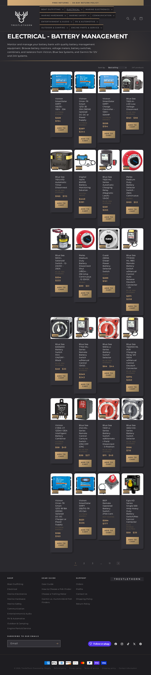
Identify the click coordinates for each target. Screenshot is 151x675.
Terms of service (91, 668)
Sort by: (101, 68)
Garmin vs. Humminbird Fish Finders (57, 600)
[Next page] (118, 563)
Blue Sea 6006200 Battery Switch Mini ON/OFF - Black (60, 352)
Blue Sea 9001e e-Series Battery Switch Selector (107, 351)
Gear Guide (48, 584)
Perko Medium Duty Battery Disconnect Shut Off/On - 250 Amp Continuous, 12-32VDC (85, 267)
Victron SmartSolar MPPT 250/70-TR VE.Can (85, 505)
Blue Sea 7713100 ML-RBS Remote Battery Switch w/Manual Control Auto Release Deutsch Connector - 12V (131, 271)
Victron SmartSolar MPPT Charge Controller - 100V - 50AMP (108, 106)
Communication (15, 608)
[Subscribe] (57, 643)
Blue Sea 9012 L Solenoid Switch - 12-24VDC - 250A (61, 262)
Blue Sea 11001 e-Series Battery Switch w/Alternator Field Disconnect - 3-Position (109, 436)
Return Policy (83, 604)
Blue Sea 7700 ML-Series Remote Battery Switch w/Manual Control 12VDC (84, 355)
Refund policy (60, 668)
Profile (79, 589)
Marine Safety (14, 604)
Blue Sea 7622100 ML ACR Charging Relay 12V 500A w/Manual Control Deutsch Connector (132, 356)
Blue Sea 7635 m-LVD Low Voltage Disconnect (132, 104)
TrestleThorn (26, 668)
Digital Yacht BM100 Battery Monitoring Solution (85, 183)
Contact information (128, 668)
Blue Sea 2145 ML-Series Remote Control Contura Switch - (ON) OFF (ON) (84, 436)
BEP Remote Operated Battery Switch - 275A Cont (108, 507)
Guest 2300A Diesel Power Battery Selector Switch (107, 263)
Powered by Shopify (42, 668)
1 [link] (75, 563)
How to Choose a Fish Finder (56, 589)
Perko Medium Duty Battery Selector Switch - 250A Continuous (132, 186)
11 (109, 563)
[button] (52, 9)
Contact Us (81, 594)
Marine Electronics (17, 594)
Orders (79, 584)
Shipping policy (109, 668)
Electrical (12, 589)
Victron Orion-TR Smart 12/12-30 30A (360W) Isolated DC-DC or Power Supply (85, 109)
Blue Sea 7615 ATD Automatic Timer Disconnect (61, 182)
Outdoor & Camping (17, 623)
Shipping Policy (84, 599)
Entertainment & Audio (19, 613)
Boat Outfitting (15, 584)
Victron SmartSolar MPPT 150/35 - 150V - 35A (61, 104)
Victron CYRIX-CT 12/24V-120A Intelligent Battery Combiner (61, 432)
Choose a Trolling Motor (54, 594)
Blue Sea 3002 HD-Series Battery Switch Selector (131, 432)
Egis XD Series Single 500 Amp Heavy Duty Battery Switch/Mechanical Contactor (132, 511)
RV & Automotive (16, 618)
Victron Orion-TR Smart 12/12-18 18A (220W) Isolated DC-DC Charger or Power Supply (61, 512)
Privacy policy (75, 668)
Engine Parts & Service (19, 628)
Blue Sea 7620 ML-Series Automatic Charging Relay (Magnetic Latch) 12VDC (108, 188)
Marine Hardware (16, 599)
